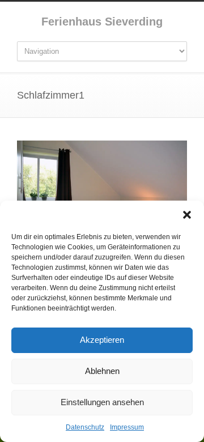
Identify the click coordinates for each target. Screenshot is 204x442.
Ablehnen (102, 371)
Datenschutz (85, 427)
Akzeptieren (102, 340)
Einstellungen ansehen (102, 402)
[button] (187, 214)
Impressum (127, 427)
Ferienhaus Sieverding (102, 21)
